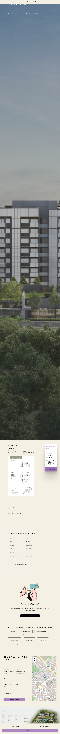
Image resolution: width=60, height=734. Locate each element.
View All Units (15, 726)
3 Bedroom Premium (25, 631)
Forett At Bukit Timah (17, 13)
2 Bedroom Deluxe (28, 13)
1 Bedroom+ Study (14, 644)
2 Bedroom (12, 631)
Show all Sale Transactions (21, 564)
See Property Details (44, 726)
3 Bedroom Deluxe (28, 640)
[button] (44, 676)
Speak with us (30, 615)
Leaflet (46, 700)
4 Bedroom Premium (14, 636)
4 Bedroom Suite (29, 636)
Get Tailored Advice (30, 731)
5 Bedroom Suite (43, 636)
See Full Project (14, 699)
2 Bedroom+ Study (43, 640)
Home (9, 13)
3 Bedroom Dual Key (41, 631)
